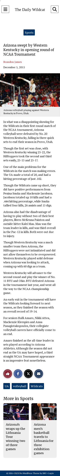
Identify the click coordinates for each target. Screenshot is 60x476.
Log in (51, 473)
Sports (29, 32)
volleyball (19, 386)
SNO (44, 473)
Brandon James (12, 62)
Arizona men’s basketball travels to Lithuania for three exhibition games (44, 439)
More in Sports (18, 398)
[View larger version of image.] (30, 90)
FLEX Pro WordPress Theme (27, 473)
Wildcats (37, 386)
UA (7, 386)
